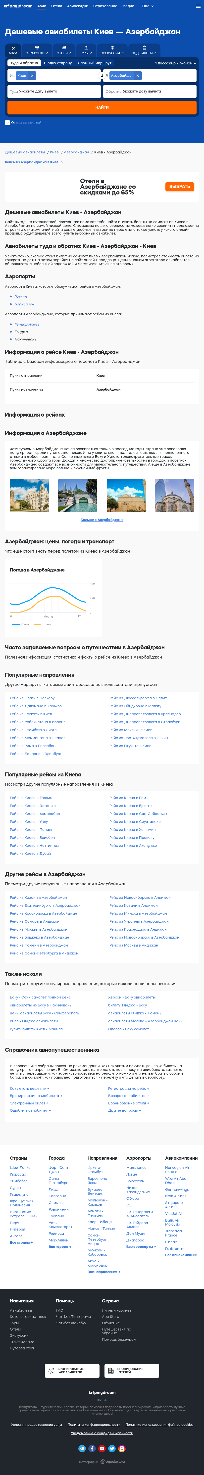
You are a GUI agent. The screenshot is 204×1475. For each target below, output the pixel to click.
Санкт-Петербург (58, 1181)
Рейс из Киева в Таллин (31, 798)
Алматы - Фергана (95, 1213)
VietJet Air (174, 1213)
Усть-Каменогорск (60, 1225)
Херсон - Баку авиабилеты (131, 997)
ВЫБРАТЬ (179, 186)
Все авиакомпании (181, 1255)
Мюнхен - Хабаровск (97, 1252)
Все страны (20, 1242)
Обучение (111, 1323)
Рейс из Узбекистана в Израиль (38, 722)
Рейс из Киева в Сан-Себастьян (138, 813)
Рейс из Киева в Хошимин (132, 829)
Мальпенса (136, 1167)
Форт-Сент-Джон (59, 1170)
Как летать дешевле (28, 1088)
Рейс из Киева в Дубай (30, 853)
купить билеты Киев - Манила (36, 1029)
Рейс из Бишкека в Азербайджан (39, 937)
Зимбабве (19, 1181)
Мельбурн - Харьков (98, 1202)
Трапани (56, 1216)
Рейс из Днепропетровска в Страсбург (144, 722)
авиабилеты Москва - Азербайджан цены (145, 1021)
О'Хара (132, 1198)
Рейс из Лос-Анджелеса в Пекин (138, 738)
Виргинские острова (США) (23, 1214)
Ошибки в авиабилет (29, 1110)
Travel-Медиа (22, 1342)
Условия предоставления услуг (37, 1424)
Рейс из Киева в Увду (29, 821)
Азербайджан (77, 152)
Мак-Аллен (58, 1240)
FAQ (59, 1310)
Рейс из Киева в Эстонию (33, 806)
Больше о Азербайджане (102, 520)
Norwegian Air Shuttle (177, 1170)
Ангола (16, 1236)
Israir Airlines (175, 1196)
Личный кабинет (116, 1310)
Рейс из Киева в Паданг (31, 829)
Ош (129, 1205)
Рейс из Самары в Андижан (34, 921)
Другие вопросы (123, 1110)
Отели (15, 1329)
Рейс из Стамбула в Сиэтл (33, 730)
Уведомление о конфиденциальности (102, 1433)
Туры (14, 1323)
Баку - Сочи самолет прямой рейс (40, 997)
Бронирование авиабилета (35, 1095)
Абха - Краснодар (97, 1263)
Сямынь (55, 1202)
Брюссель (135, 1181)
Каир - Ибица (100, 1222)
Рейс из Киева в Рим (127, 798)
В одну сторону (58, 63)
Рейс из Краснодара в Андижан (138, 929)
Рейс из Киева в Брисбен (32, 837)
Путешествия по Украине (116, 1331)
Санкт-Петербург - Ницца (98, 1239)
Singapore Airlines (174, 1205)
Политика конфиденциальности (94, 1424)
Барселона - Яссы (99, 1181)
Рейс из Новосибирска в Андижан (140, 897)
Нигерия (17, 1229)
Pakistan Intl (175, 1248)
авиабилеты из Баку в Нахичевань (40, 1005)
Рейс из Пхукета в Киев (130, 746)
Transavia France (173, 1233)
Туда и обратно (24, 63)
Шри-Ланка (20, 1167)
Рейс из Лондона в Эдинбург (35, 754)
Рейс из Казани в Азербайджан (38, 897)
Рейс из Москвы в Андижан (133, 945)
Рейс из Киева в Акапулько (133, 845)
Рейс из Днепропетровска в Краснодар (145, 714)
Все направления (103, 1272)
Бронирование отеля (127, 1103)
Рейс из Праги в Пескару (32, 698)
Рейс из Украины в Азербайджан (139, 921)
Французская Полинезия (22, 1203)
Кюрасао (18, 1174)
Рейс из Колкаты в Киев (31, 714)
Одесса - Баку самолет (128, 1029)
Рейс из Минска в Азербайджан (138, 913)
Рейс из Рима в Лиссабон (32, 746)
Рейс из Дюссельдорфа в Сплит (138, 698)
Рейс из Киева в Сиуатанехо (135, 821)
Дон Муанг (136, 1233)
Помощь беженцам (119, 1339)
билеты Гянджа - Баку (127, 1005)
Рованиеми (59, 1209)
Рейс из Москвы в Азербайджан (38, 929)
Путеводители (22, 1348)
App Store (110, 1316)
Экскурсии (19, 1335)
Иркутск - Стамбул (96, 1170)
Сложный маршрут (94, 63)
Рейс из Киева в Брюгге (130, 806)
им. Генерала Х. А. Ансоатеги (140, 1214)
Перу (14, 1223)
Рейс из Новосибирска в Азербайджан (144, 937)
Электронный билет (28, 1103)
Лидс (53, 1189)
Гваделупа (19, 1194)
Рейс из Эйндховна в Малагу (135, 706)
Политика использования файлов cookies (159, 1424)
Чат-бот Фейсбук (71, 1323)
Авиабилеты (21, 1310)
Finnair (171, 1242)
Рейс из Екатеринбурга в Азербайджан (45, 905)
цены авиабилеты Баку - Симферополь (44, 1013)
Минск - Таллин (101, 1228)
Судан (15, 1188)
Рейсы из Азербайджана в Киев (32, 162)
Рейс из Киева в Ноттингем (34, 845)
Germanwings (177, 1189)
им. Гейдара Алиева (137, 1225)
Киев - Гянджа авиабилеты (34, 1021)
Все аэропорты (139, 1246)
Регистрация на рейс (127, 1088)
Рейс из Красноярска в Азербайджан (43, 913)
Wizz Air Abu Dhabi (175, 1181)
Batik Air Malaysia (172, 1222)
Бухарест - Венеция (97, 1191)
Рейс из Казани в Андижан (133, 905)
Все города (59, 1246)
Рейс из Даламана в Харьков (36, 706)
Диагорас (135, 1240)
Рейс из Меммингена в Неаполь (38, 738)
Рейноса (56, 1233)
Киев (55, 152)
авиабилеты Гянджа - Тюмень (134, 1013)
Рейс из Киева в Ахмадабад (35, 813)
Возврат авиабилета (127, 1095)
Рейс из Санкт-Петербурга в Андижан (44, 953)
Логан (131, 1174)
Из (12, 75)
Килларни (57, 1196)
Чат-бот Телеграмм (73, 1316)
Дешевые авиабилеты (25, 152)
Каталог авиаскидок (28, 1316)
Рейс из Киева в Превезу (131, 837)
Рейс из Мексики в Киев (130, 730)
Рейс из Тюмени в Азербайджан (39, 945)
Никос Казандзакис (138, 1190)
